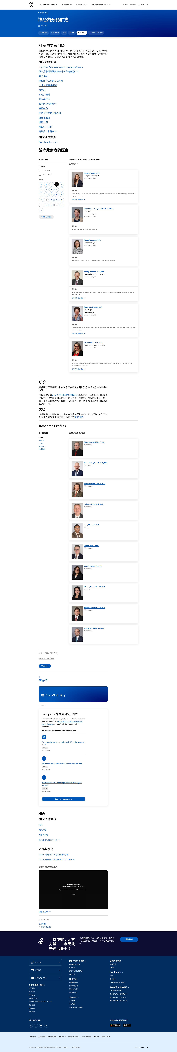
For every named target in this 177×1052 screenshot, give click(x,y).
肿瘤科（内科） (46, 126)
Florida (41, 443)
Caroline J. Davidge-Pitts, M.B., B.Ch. (98, 209)
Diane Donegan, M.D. (92, 240)
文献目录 (78, 417)
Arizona (41, 440)
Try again (73, 894)
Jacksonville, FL (47, 174)
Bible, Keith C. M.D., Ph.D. (94, 442)
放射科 (42, 90)
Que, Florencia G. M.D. (93, 566)
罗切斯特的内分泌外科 (50, 113)
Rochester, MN (47, 171)
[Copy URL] (85, 889)
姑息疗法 (42, 830)
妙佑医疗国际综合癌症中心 (65, 395)
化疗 (41, 825)
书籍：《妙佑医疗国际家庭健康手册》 (54, 855)
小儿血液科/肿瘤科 (48, 85)
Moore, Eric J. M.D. (91, 545)
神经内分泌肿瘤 (53, 19)
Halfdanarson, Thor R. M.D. (94, 483)
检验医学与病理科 (48, 103)
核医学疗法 (44, 99)
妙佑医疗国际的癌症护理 (51, 80)
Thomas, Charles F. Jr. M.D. (94, 607)
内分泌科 (43, 76)
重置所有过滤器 (46, 217)
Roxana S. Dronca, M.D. (93, 307)
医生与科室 (82, 32)
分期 (64, 32)
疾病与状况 (44, 12)
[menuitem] (43, 33)
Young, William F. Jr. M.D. (94, 628)
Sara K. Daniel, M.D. (92, 173)
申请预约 (44, 666)
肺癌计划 (43, 122)
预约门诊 (44, 25)
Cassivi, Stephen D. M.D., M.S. (96, 463)
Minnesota (42, 446)
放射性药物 (43, 835)
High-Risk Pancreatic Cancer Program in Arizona (61, 67)
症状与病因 (43, 32)
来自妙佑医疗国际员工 (48, 653)
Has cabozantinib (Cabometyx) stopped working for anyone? (62, 783)
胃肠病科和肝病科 (48, 131)
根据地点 (42, 166)
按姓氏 (41, 179)
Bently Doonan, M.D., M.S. (94, 271)
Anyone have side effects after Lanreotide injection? (62, 763)
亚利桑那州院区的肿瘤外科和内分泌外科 (59, 71)
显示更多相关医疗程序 (48, 840)
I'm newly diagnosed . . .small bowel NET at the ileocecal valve (63, 743)
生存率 (72, 32)
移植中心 (43, 108)
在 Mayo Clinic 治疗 (96, 32)
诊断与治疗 (55, 32)
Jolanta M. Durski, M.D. (93, 343)
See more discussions (63, 799)
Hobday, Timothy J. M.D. (93, 504)
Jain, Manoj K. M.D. (91, 525)
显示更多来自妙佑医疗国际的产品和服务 (55, 859)
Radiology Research (48, 142)
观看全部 (42, 449)
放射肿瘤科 (44, 94)
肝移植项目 (44, 117)
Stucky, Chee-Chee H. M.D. (94, 587)
